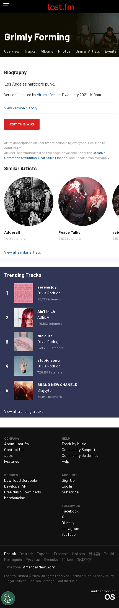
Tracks (30, 51)
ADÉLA (43, 317)
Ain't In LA (46, 311)
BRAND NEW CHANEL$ (57, 384)
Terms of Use (81, 576)
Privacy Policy (103, 576)
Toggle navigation (6, 6)
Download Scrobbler (21, 480)
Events (111, 51)
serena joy (46, 287)
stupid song (48, 360)
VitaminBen (46, 94)
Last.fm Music (66, 581)
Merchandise (14, 497)
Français (61, 553)
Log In (67, 486)
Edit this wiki (22, 124)
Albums (47, 51)
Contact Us (14, 449)
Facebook (70, 511)
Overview (11, 51)
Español (43, 553)
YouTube (69, 534)
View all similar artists (22, 252)
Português (13, 559)
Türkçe (67, 559)
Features (11, 461)
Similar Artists (88, 51)
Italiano (78, 553)
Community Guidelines (80, 455)
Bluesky (68, 522)
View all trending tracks (23, 411)
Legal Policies (16, 581)
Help (65, 461)
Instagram (70, 528)
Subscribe (70, 492)
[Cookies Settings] (8, 598)
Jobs (8, 455)
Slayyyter (45, 390)
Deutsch (26, 553)
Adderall (12, 232)
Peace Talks (69, 232)
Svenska (51, 559)
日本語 (94, 553)
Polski (109, 553)
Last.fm (60, 6)
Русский (32, 559)
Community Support (78, 449)
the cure (45, 335)
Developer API (15, 486)
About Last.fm (16, 443)
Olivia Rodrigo (49, 292)
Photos (64, 51)
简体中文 (84, 559)
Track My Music (74, 443)
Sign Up (68, 480)
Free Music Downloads (22, 492)
